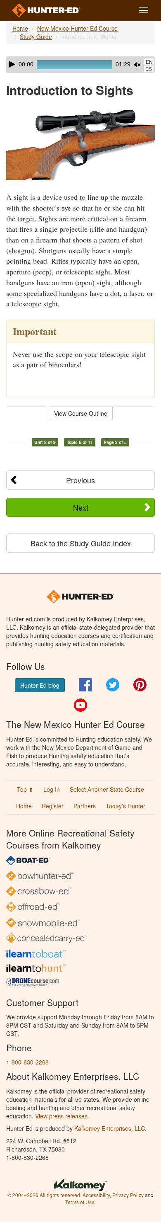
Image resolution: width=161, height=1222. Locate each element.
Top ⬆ (25, 789)
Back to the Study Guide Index (81, 543)
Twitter (112, 684)
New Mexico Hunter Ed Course (77, 28)
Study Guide (36, 36)
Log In (51, 789)
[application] (80, 64)
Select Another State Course (107, 789)
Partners (84, 806)
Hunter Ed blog (39, 685)
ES (148, 69)
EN (149, 62)
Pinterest (140, 684)
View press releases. (62, 1116)
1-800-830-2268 (27, 1062)
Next (80, 507)
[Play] (12, 64)
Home (20, 28)
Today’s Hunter (125, 806)
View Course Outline (80, 413)
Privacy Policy (128, 1194)
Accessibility (96, 1194)
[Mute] (137, 64)
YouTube (80, 705)
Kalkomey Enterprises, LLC (109, 1128)
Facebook (85, 684)
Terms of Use (80, 1201)
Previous (80, 480)
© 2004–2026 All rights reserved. (44, 1194)
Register (53, 806)
